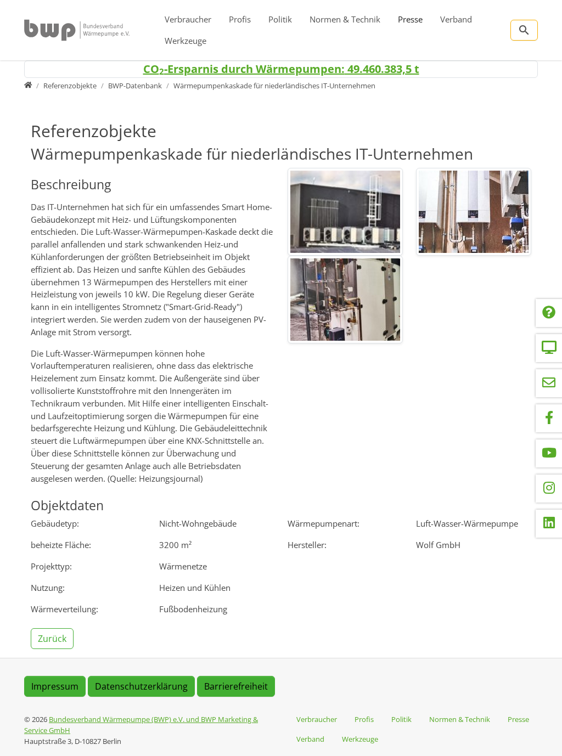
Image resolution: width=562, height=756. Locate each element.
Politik (280, 19)
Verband (456, 19)
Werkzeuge (185, 40)
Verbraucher (188, 19)
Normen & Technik (345, 19)
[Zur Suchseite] (524, 30)
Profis (240, 19)
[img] (345, 212)
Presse (410, 19)
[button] (53, 638)
